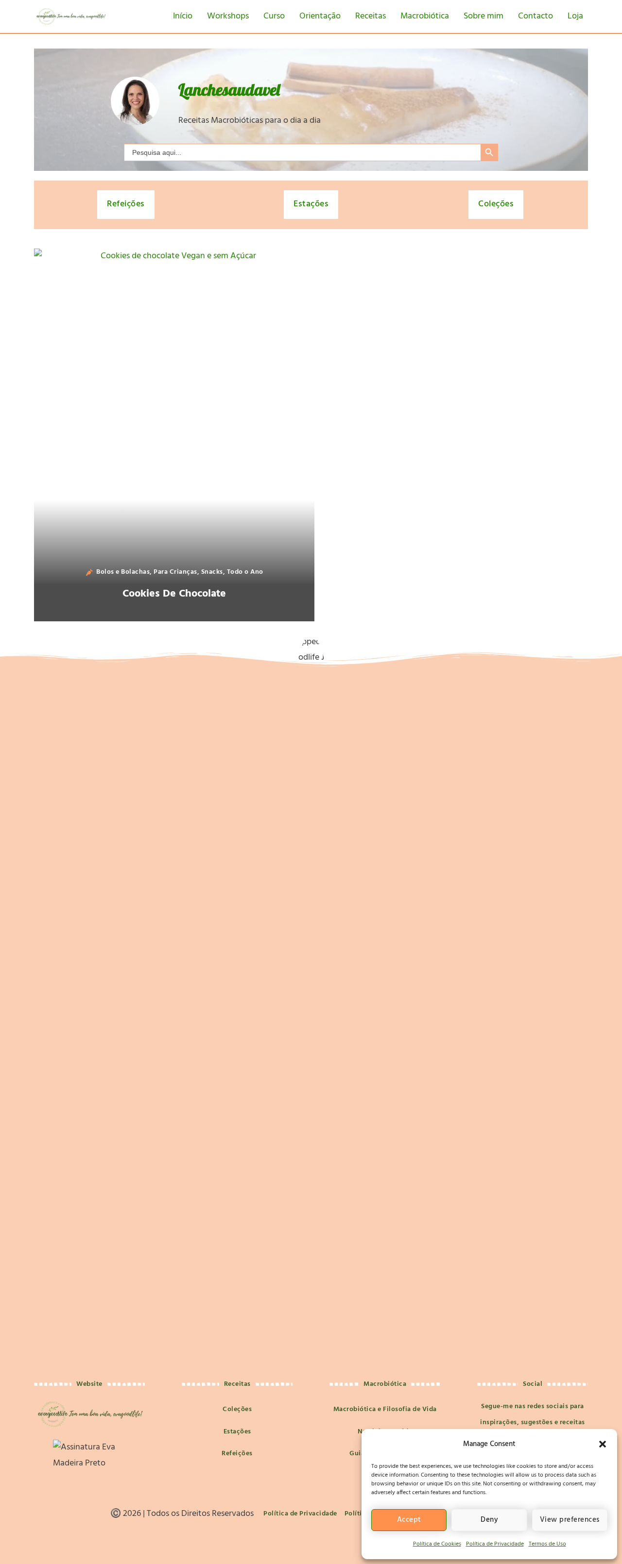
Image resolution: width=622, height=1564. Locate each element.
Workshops (228, 16)
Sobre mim (483, 16)
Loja (575, 16)
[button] (602, 1444)
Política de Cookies (437, 1544)
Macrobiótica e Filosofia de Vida (385, 1409)
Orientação (320, 16)
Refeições (126, 204)
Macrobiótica (424, 16)
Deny (489, 1520)
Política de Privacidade (495, 1544)
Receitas (370, 16)
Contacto (535, 16)
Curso (274, 16)
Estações (311, 204)
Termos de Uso (547, 1544)
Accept (409, 1520)
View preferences (570, 1520)
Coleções (496, 204)
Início (182, 16)
